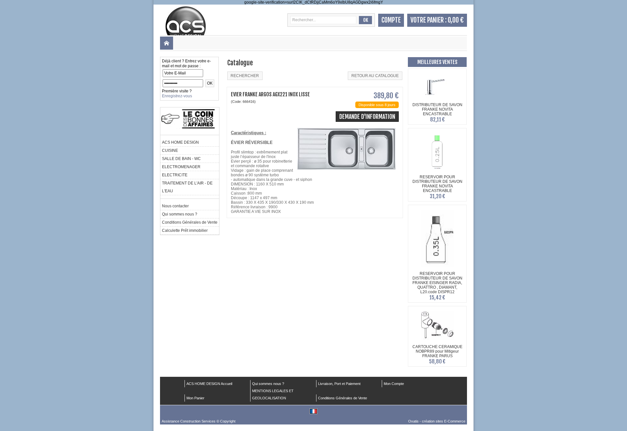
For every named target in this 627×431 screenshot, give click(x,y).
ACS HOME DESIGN (180, 142)
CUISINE (170, 150)
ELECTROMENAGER (181, 167)
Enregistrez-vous (177, 96)
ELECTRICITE (174, 175)
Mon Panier (195, 398)
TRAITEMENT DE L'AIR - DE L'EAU (187, 187)
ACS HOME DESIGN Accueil (209, 384)
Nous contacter (175, 206)
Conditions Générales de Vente (189, 222)
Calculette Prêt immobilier (185, 230)
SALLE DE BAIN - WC (181, 158)
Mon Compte (394, 384)
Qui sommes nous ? (179, 214)
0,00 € (456, 20)
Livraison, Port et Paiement (339, 384)
